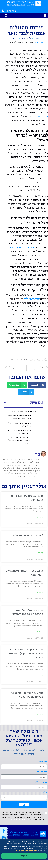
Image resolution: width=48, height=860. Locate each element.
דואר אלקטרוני (40, 782)
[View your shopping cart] (4, 10)
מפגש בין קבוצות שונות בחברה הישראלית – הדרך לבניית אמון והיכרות (25, 653)
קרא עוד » (40, 517)
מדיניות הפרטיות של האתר (19, 819)
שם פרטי (43, 762)
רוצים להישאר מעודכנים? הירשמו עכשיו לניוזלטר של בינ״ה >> (19, 441)
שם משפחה (42, 772)
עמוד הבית (39, 42)
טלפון (44, 792)
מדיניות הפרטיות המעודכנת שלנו (26, 851)
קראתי (24, 856)
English (11, 11)
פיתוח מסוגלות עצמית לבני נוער (22, 411)
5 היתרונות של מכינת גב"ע (28, 535)
